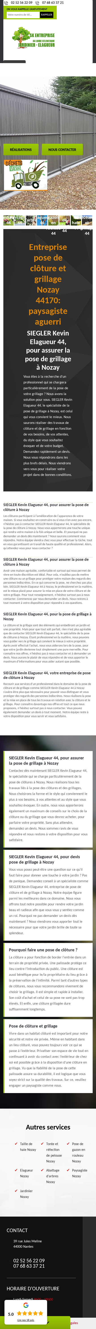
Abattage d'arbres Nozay (52, 1176)
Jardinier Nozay (26, 1194)
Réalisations (21, 150)
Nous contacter (62, 150)
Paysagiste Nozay (79, 1173)
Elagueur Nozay (26, 1173)
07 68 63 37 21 (53, 3)
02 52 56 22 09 (21, 3)
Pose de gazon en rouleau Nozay (78, 1152)
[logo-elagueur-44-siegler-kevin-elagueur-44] (33, 37)
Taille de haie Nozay (28, 1147)
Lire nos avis (25, 1320)
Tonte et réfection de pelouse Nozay (54, 1152)
